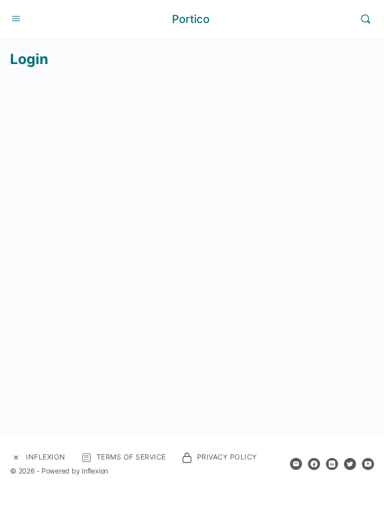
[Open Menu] (16, 18)
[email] (296, 464)
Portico (191, 19)
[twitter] (350, 464)
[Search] (366, 19)
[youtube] (368, 464)
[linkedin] (332, 464)
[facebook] (314, 464)
